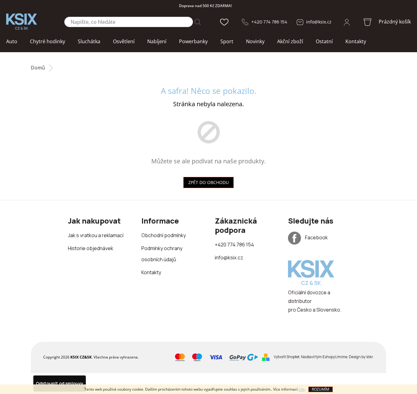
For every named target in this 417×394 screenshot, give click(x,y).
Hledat (197, 22)
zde (301, 389)
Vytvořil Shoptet (286, 356)
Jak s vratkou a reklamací (95, 235)
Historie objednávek (90, 248)
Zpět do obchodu (208, 182)
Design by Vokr (361, 356)
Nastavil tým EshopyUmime (324, 356)
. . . (324, 356)
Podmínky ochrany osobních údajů (161, 254)
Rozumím (320, 389)
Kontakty (151, 272)
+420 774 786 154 (269, 22)
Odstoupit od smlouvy (59, 383)
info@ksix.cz (319, 22)
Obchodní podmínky (163, 235)
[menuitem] (11, 41)
